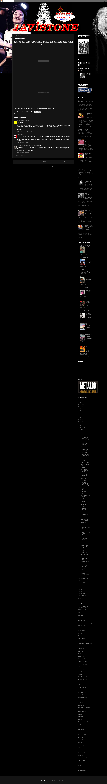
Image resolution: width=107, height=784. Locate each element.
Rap (79, 714)
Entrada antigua (68, 162)
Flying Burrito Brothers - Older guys (84, 551)
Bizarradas (80, 628)
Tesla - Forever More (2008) (84, 519)
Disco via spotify (82, 664)
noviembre (84, 431)
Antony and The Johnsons (84, 623)
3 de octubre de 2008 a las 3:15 (24, 152)
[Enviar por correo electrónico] (34, 112)
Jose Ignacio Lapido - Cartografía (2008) (84, 500)
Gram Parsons (81, 676)
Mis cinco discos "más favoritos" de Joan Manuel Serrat (88, 316)
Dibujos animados (82, 661)
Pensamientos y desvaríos (84, 707)
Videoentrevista (82, 770)
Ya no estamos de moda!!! (85, 459)
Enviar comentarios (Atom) (47, 166)
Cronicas (80, 653)
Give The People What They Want (88, 326)
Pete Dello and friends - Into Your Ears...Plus (88, 226)
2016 (81, 410)
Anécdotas (80, 617)
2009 (81, 425)
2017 (81, 408)
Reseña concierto (82, 721)
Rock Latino (81, 732)
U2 (78, 765)
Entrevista (80, 669)
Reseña (82, 610)
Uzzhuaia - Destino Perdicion (83, 570)
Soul (79, 747)
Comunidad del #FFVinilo (84, 288)
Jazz (79, 684)
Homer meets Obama (84, 542)
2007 (81, 598)
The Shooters (81, 760)
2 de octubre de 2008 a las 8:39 (24, 131)
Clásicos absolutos (82, 646)
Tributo (79, 763)
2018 (81, 406)
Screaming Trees (82, 737)
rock (79, 724)
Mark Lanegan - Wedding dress (85, 565)
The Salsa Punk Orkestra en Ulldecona (89, 337)
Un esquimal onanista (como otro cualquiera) (28, 145)
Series (79, 742)
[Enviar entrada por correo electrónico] (31, 111)
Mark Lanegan (81, 692)
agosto (83, 580)
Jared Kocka (88, 247)
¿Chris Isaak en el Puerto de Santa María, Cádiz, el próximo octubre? (85, 101)
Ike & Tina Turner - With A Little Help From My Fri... (85, 484)
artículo (31, 108)
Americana (80, 615)
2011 (81, 421)
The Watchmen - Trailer (85, 505)
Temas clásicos (81, 757)
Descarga (80, 658)
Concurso (80, 651)
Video (79, 768)
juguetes (80, 689)
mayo (82, 587)
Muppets (80, 700)
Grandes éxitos (81, 679)
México (79, 694)
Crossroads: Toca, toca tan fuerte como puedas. (85, 575)
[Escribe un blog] (36, 112)
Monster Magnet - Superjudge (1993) (85, 538)
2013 (81, 417)
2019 (81, 404)
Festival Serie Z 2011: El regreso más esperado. (88, 155)
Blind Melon (81, 633)
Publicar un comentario (21, 155)
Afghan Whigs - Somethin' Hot (85, 479)
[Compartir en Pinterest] (40, 112)
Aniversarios (81, 620)
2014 (81, 415)
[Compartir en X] (37, 112)
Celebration (81, 638)
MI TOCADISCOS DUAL (86, 345)
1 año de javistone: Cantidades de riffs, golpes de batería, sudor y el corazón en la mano (85, 197)
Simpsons (21, 113)
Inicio (44, 162)
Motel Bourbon (84, 300)
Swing (79, 755)
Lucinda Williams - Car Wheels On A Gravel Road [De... (85, 454)
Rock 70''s (80, 729)
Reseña (80, 719)
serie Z (79, 739)
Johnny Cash (81, 687)
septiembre (84, 578)
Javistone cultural (85, 462)
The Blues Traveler (83, 523)
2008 (81, 427)
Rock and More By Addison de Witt (84, 311)
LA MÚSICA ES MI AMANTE (84, 71)
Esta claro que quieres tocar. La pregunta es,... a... (85, 515)
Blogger (63, 780)
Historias (80, 682)
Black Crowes (81, 630)
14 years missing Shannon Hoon (88, 180)
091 (79, 612)
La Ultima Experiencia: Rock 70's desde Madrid (85, 437)
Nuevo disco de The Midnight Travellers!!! (88, 115)
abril (82, 589)
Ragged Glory (83, 323)
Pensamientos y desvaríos (83, 607)
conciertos (80, 648)
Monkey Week (81, 697)
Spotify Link (81, 752)
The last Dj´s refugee (85, 276)
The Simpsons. (84, 554)
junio (82, 585)
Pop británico (81, 711)
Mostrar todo (90, 356)
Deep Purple (81, 656)
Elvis (79, 666)
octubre (83, 434)
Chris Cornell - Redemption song (84, 558)
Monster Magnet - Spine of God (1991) (85, 471)
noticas (79, 702)
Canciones (80, 635)
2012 (81, 419)
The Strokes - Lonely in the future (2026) (89, 261)
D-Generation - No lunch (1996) (84, 510)
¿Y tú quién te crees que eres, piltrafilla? (85, 246)
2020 (81, 402)
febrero (83, 593)
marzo (82, 591)
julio (82, 582)
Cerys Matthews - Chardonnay (85, 562)
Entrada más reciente (20, 162)
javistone (19, 134)
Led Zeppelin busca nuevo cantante (84, 443)
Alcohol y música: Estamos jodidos (85, 466)
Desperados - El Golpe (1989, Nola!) (89, 292)
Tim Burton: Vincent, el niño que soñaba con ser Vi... (85, 448)
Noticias (80, 705)
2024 (81, 400)
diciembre (83, 429)
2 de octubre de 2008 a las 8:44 (24, 142)
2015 (81, 413)
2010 (81, 423)
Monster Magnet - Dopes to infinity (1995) (85, 527)
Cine (79, 641)
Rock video (80, 734)
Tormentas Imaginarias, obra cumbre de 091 (88, 212)
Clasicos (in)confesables (84, 643)
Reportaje (80, 716)
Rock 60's (80, 727)
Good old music (82, 674)
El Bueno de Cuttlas (22, 120)
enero (82, 595)
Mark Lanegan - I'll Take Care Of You (85, 475)
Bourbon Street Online (86, 334)
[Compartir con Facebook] (39, 112)
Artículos (80, 625)
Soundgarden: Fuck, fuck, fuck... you (84, 546)
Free (79, 671)
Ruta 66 (82, 269)
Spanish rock (81, 750)
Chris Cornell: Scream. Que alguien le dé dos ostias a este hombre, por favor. (85, 128)
